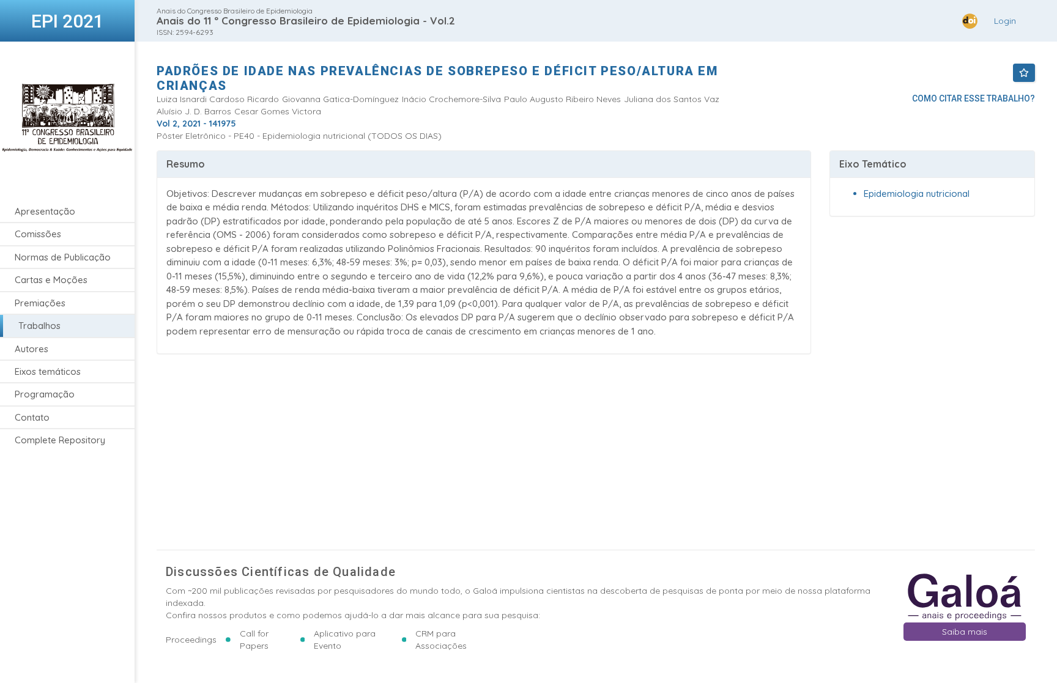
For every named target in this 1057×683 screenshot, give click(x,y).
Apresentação (45, 211)
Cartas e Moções (51, 280)
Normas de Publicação (63, 257)
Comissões (38, 234)
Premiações (40, 303)
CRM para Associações (441, 639)
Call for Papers (254, 639)
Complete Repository (60, 440)
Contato (32, 417)
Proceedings (191, 639)
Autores (31, 349)
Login (1005, 20)
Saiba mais (964, 631)
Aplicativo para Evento (345, 639)
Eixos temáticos (48, 371)
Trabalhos (39, 325)
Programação (45, 394)
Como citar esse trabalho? (973, 98)
